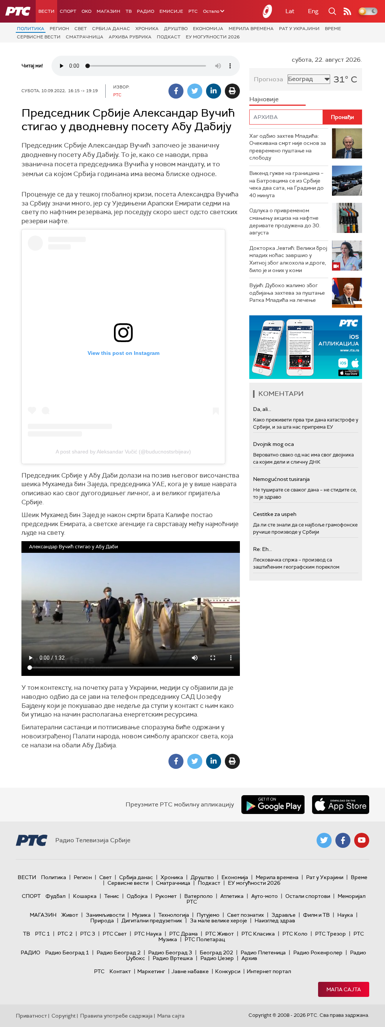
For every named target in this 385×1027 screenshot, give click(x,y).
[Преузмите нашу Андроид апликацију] (273, 804)
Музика (141, 914)
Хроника (147, 29)
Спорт (68, 11)
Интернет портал (269, 971)
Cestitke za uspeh (274, 514)
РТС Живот (219, 933)
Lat (289, 11)
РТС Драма (183, 933)
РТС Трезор (330, 933)
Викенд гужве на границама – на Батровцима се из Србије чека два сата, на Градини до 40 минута (286, 184)
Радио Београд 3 (170, 952)
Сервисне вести (39, 37)
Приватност (31, 1015)
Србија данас (111, 29)
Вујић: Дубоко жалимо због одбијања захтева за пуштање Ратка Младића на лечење (287, 292)
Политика (30, 29)
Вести (46, 11)
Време (333, 29)
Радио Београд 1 (67, 952)
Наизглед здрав (275, 920)
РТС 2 (65, 933)
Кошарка (85, 896)
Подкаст (168, 37)
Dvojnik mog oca (273, 444)
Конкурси (227, 971)
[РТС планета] (267, 11)
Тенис (111, 896)
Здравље (283, 914)
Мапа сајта (343, 989)
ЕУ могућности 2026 (213, 37)
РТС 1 (42, 933)
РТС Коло (295, 933)
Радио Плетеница (263, 952)
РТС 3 (87, 933)
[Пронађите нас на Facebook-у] (342, 840)
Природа (102, 920)
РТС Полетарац (205, 939)
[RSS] (347, 11)
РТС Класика (258, 933)
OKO (86, 11)
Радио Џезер (217, 958)
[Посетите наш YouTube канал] (361, 840)
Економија (208, 29)
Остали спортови (307, 896)
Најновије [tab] (264, 99)
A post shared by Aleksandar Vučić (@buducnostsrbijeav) (123, 452)
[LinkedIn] (213, 91)
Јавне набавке (190, 971)
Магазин (108, 11)
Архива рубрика (130, 37)
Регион (59, 29)
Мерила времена (251, 29)
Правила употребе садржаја (116, 1015)
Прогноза (268, 79)
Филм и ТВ (316, 914)
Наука (345, 914)
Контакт (120, 971)
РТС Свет (115, 933)
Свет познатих (245, 914)
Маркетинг (151, 971)
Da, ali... (262, 409)
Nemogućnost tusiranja (281, 479)
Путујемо (208, 914)
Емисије (171, 11)
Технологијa (173, 914)
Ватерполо (198, 896)
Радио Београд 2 (119, 952)
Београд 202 (216, 952)
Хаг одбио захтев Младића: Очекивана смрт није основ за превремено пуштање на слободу (287, 146)
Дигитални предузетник (151, 920)
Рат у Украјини (299, 29)
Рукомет (166, 896)
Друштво (176, 29)
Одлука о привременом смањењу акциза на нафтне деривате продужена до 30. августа (284, 221)
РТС (193, 11)
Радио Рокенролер (318, 952)
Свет (80, 29)
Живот (69, 914)
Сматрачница (84, 37)
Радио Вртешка (173, 958)
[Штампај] (232, 91)
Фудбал (55, 896)
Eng (313, 11)
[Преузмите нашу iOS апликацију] (340, 804)
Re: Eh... (262, 549)
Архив (249, 958)
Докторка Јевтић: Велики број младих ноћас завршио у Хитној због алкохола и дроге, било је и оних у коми (288, 259)
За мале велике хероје (218, 920)
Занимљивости (105, 914)
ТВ (129, 11)
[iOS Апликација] (305, 347)
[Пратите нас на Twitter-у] (324, 840)
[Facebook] (175, 91)
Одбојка (137, 896)
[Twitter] (194, 91)
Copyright (64, 1015)
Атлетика (232, 896)
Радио (145, 11)
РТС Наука (148, 933)
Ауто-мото (264, 896)
